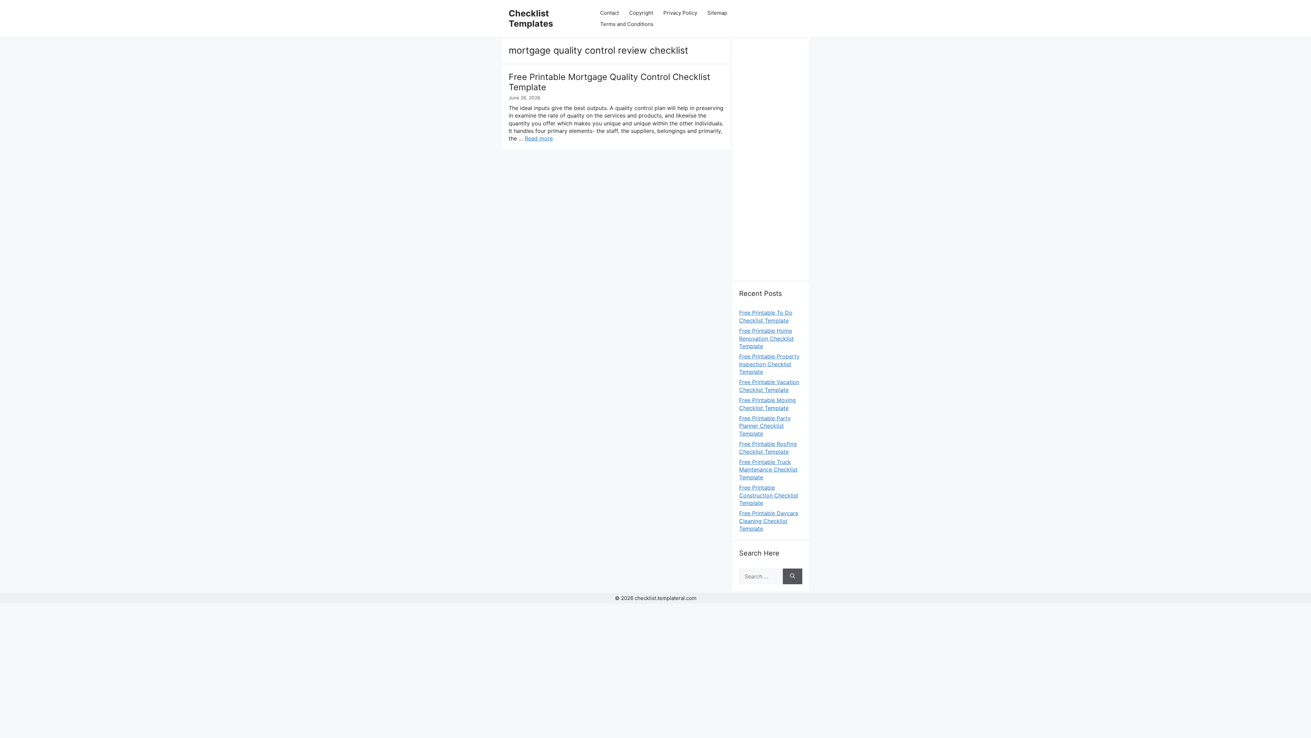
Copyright (641, 13)
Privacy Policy (680, 13)
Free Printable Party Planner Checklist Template (765, 426)
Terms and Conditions (626, 24)
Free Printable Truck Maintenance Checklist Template (768, 470)
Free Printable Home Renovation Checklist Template (766, 338)
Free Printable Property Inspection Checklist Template (769, 364)
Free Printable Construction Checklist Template (768, 495)
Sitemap (717, 13)
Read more (539, 138)
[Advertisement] (770, 162)
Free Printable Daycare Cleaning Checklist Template (768, 521)
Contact (609, 13)
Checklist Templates (531, 18)
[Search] (792, 576)
